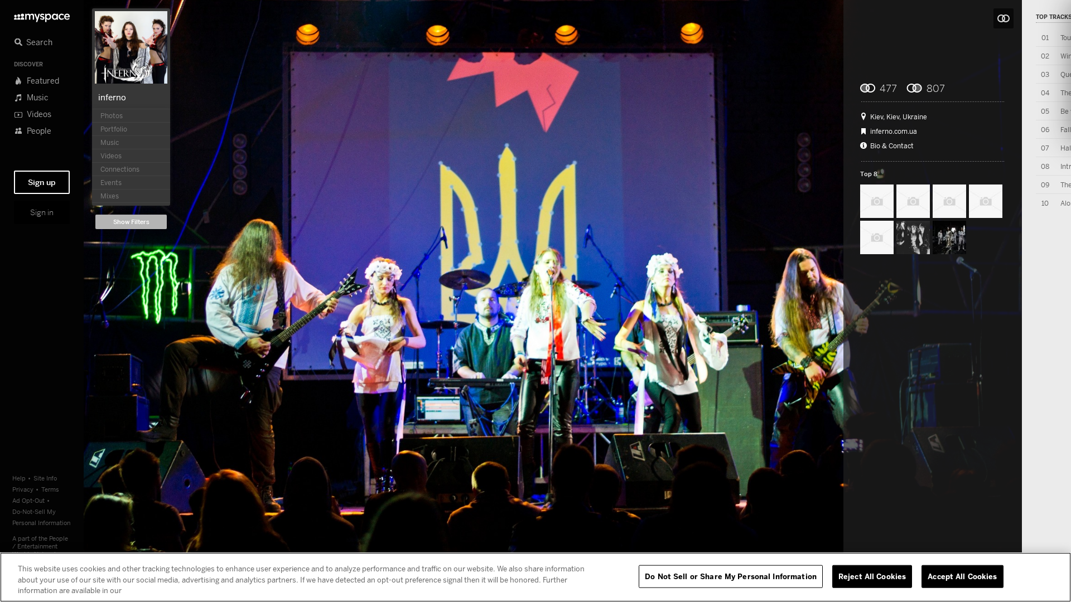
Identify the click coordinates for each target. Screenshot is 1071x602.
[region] (535, 577)
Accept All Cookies (962, 576)
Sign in (42, 212)
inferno (112, 97)
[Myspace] (42, 15)
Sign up (42, 182)
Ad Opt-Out (28, 500)
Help (19, 478)
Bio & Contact (892, 146)
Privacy (22, 489)
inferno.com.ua (893, 131)
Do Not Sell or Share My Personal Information (731, 576)
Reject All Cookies (872, 576)
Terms (50, 489)
